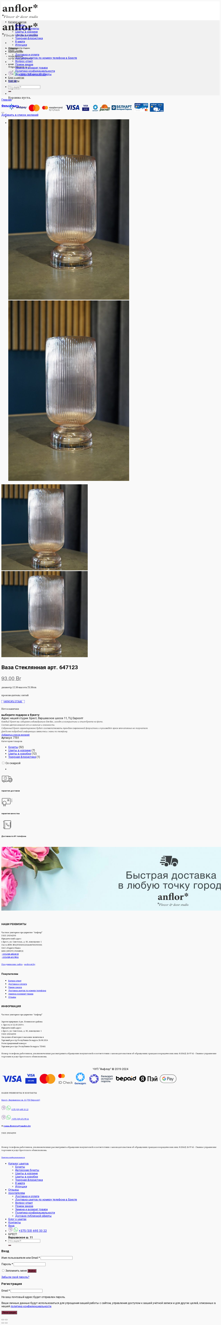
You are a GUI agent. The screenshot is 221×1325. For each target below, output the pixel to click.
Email (5, 1290)
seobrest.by (29, 964)
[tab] (114, 769)
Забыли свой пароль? (15, 1277)
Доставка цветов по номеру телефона (27, 990)
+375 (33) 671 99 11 (10, 957)
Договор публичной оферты (33, 74)
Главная (6, 99)
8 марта (20, 41)
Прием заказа (24, 64)
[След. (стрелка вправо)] (6, 1322)
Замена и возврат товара (31, 67)
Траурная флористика (29, 38)
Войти (32, 1271)
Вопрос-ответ (24, 61)
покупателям (15, 51)
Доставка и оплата (27, 54)
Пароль (7, 1264)
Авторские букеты (27, 28)
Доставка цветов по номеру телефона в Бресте (46, 58)
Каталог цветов (17, 22)
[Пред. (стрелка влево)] (2, 1322)
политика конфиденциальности (31, 1306)
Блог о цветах (16, 77)
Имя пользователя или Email (20, 1257)
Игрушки (21, 44)
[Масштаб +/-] (6, 1319)
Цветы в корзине (26, 31)
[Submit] (9, 91)
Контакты (13, 81)
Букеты (20, 25)
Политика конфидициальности (35, 71)
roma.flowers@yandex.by (17, 1126)
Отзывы (12, 48)
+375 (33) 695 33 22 (10, 954)
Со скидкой (13, 763)
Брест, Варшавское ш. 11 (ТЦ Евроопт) (20, 1100)
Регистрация (9, 1312)
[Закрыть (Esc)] (2, 1319)
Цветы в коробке (26, 35)
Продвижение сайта (11, 964)
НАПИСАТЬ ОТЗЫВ (13, 701)
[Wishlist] (2, 112)
